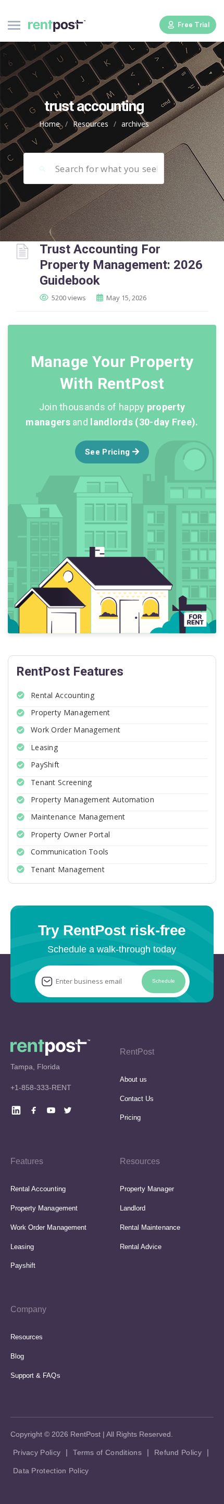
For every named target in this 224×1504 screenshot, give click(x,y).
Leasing (44, 747)
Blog (17, 1356)
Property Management (70, 712)
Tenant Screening (61, 782)
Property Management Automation (92, 799)
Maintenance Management (78, 817)
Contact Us (137, 1099)
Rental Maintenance (150, 1227)
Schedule (163, 981)
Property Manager (147, 1189)
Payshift (22, 1265)
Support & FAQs (35, 1375)
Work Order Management (75, 730)
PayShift (45, 764)
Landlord (132, 1208)
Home (49, 124)
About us (133, 1079)
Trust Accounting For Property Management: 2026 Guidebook (121, 265)
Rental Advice (141, 1247)
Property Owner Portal (70, 834)
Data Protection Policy (51, 1470)
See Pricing (108, 452)
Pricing (130, 1117)
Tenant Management (68, 869)
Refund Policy (178, 1452)
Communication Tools (70, 852)
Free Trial (193, 24)
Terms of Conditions (107, 1452)
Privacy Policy (36, 1452)
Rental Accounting (62, 695)
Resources (90, 124)
